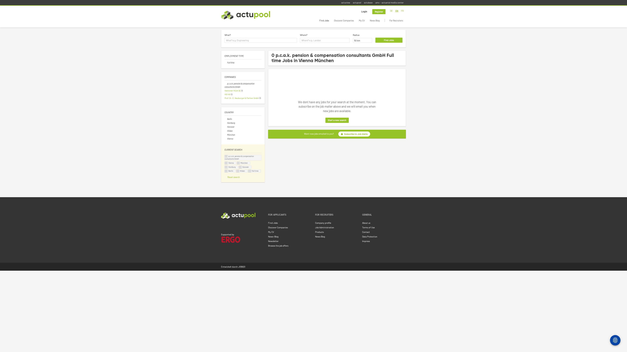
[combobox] (261, 40)
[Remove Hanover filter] (226, 126)
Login (364, 11)
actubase (368, 2)
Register (379, 11)
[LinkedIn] (223, 225)
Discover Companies (344, 20)
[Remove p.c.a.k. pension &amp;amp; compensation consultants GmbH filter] (226, 83)
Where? (303, 35)
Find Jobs (324, 20)
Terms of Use (368, 227)
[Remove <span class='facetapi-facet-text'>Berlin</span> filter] (226, 171)
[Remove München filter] (226, 134)
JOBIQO (241, 266)
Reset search (233, 177)
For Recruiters (396, 20)
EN (396, 10)
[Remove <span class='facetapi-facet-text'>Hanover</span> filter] (240, 167)
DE (391, 10)
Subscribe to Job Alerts (356, 134)
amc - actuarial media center (389, 2)
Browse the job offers (278, 245)
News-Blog (273, 236)
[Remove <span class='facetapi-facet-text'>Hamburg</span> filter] (226, 167)
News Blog (375, 20)
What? (228, 35)
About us (366, 222)
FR (402, 10)
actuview (345, 2)
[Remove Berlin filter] (226, 119)
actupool (357, 2)
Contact (366, 232)
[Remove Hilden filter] (226, 131)
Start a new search (337, 120)
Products (319, 232)
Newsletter (273, 241)
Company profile (323, 222)
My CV (362, 20)
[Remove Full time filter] (226, 62)
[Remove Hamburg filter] (226, 123)
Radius (356, 35)
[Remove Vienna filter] (226, 138)
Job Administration (324, 227)
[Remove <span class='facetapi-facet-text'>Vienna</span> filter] (226, 163)
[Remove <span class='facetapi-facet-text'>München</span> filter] (238, 163)
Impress (366, 241)
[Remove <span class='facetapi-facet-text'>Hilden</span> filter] (237, 171)
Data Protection (369, 236)
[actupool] (245, 15)
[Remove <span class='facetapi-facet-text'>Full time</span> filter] (249, 171)
